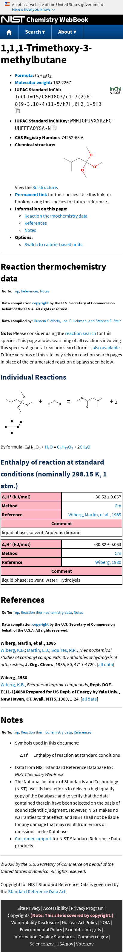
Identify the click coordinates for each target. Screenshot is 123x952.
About (65, 31)
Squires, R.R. (64, 650)
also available (106, 347)
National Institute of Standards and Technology (13, 19)
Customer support (33, 838)
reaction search (80, 333)
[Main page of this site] (9, 32)
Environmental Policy (41, 929)
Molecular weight (33, 82)
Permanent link (31, 194)
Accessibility (55, 908)
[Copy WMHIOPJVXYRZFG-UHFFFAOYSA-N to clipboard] (54, 129)
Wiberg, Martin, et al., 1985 (94, 514)
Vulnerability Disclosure (35, 922)
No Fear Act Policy (79, 922)
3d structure (45, 187)
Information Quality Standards (44, 937)
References (35, 223)
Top (16, 291)
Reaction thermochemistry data (55, 216)
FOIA (105, 922)
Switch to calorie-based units (53, 244)
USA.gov (64, 944)
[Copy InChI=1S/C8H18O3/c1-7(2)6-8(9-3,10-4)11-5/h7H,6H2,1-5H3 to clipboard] (17, 112)
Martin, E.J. (38, 650)
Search (33, 31)
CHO (65, 447)
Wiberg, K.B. (13, 650)
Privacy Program (87, 908)
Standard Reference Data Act (36, 891)
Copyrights (19, 915)
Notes (30, 230)
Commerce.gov (93, 937)
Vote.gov (84, 944)
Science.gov (41, 944)
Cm (118, 506)
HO (49, 447)
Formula (24, 75)
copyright (40, 303)
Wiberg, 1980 (108, 562)
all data (105, 664)
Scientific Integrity (83, 929)
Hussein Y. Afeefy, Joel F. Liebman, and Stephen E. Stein (78, 320)
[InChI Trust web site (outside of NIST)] (115, 94)
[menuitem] (9, 32)
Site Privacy (28, 908)
